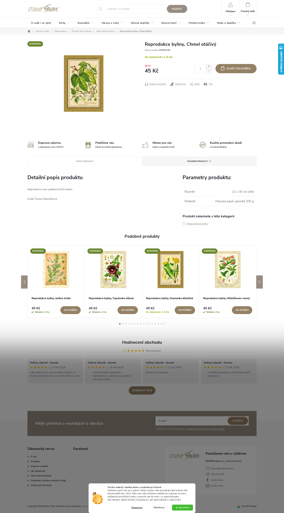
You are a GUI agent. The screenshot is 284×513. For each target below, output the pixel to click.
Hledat (177, 9)
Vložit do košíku (238, 68)
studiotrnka (217, 480)
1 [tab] (120, 324)
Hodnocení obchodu (142, 342)
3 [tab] (126, 324)
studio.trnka (217, 485)
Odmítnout (159, 507)
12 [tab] (152, 324)
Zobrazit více (142, 390)
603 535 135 (217, 474)
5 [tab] (131, 324)
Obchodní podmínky (41, 475)
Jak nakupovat (38, 471)
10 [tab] (146, 324)
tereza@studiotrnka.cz (222, 468)
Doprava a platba (39, 466)
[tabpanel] (56, 282)
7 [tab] (137, 324)
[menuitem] (41, 23)
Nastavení (137, 507)
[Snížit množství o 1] (208, 71)
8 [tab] (140, 324)
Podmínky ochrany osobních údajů (48, 480)
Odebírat (238, 420)
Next (259, 282)
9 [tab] (143, 324)
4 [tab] (129, 324)
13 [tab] (155, 324)
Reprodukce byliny (197, 224)
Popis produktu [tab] (85, 161)
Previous (24, 282)
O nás (34, 456)
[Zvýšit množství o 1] (208, 66)
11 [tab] (149, 324)
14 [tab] (158, 324)
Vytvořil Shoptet (249, 506)
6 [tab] (134, 324)
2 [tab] (123, 324)
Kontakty (35, 461)
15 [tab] (161, 324)
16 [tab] (164, 324)
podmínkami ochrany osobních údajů (205, 429)
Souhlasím (184, 507)
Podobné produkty (197, 161)
